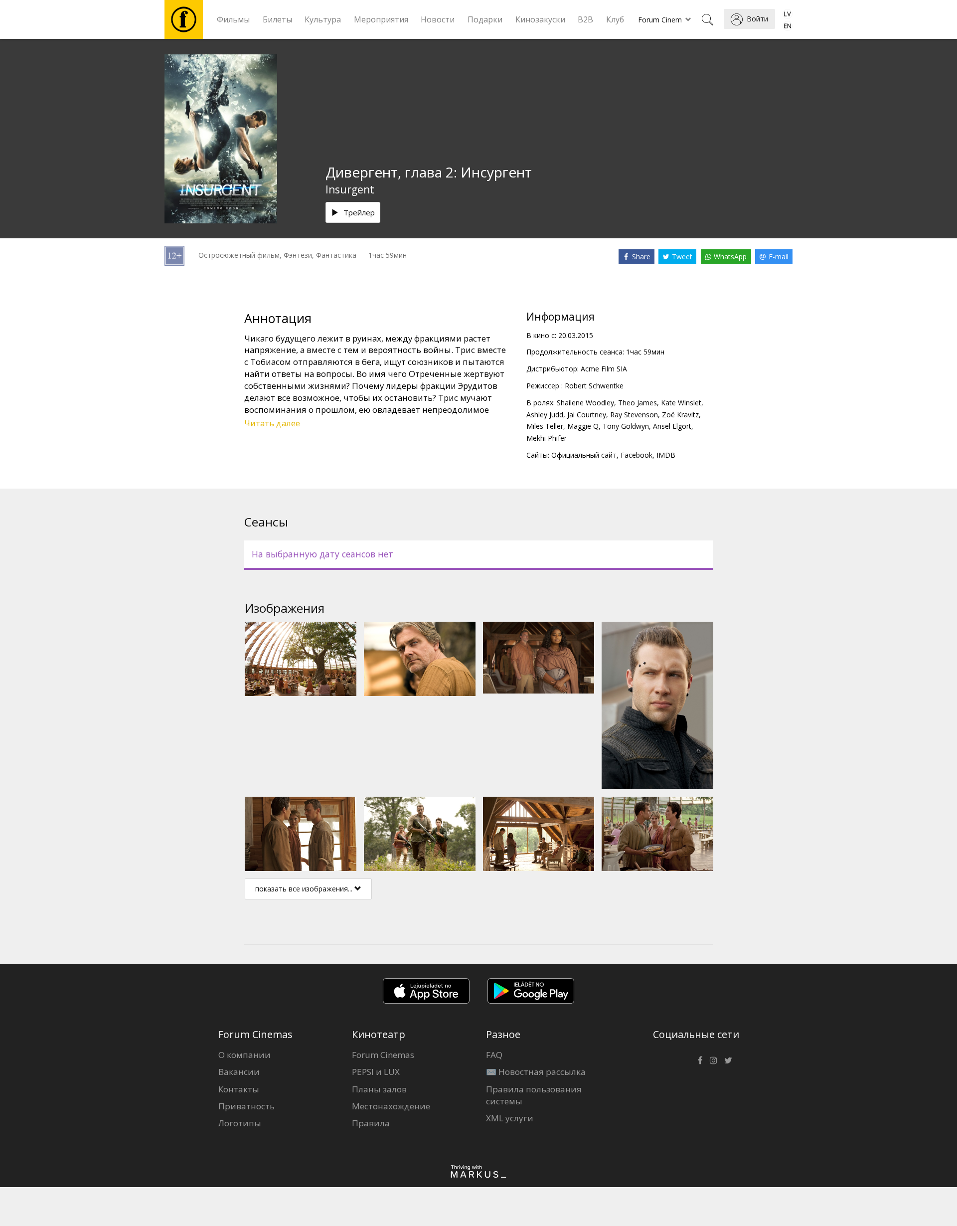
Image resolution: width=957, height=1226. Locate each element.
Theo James (637, 402)
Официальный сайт (584, 455)
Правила (371, 1123)
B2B (585, 19)
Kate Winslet (681, 402)
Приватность (246, 1106)
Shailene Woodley (585, 402)
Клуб (615, 19)
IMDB (665, 455)
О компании (244, 1054)
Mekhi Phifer (546, 438)
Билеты (277, 19)
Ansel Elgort (672, 426)
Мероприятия (381, 19)
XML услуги (509, 1118)
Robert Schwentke (594, 385)
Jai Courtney (586, 414)
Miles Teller (544, 426)
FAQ (494, 1054)
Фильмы (233, 19)
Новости (438, 19)
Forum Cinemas (383, 1054)
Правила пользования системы (534, 1095)
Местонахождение (391, 1106)
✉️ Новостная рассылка (536, 1071)
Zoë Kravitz (680, 414)
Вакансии (239, 1071)
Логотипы (239, 1123)
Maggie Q (583, 426)
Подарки (485, 19)
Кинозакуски (540, 19)
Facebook (636, 455)
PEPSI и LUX (376, 1071)
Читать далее (272, 423)
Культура (323, 19)
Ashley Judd (544, 414)
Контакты (238, 1089)
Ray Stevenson (634, 414)
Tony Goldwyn (626, 426)
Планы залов (379, 1089)
